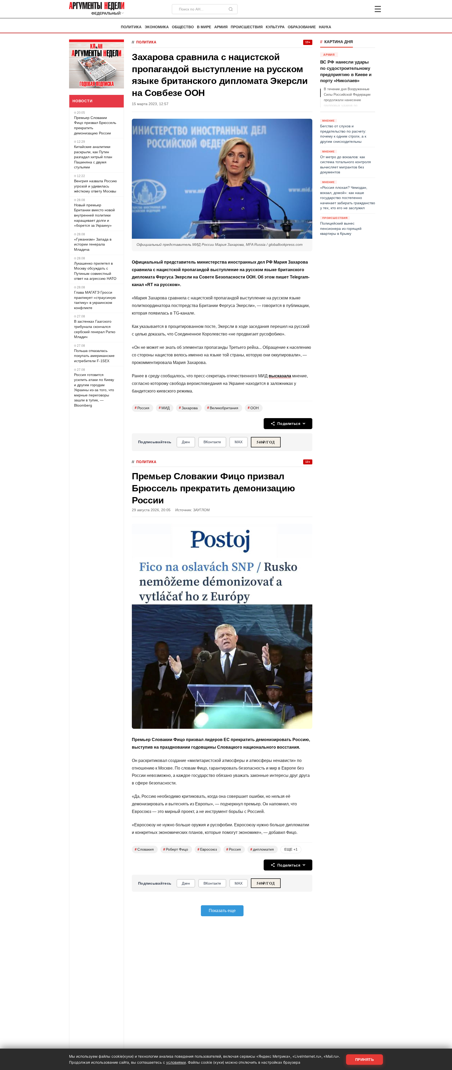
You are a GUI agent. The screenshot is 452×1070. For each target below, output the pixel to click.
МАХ (238, 442)
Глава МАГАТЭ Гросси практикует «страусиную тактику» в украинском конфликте (95, 300)
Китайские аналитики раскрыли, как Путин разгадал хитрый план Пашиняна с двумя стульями (93, 157)
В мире (204, 27)
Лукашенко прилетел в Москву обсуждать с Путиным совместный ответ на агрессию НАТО (95, 271)
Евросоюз (207, 849)
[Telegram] (350, 9)
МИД (164, 408)
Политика (131, 27)
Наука (325, 27)
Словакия (144, 849)
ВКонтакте (212, 442)
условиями (176, 1062)
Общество (183, 27)
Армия (221, 27)
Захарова (188, 408)
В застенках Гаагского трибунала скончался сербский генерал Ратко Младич (94, 329)
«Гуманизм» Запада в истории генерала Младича (92, 244)
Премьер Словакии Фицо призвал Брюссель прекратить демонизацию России (95, 125)
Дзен (186, 442)
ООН (253, 408)
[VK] (363, 9)
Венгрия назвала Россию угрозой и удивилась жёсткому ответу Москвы (95, 186)
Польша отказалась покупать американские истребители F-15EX (94, 356)
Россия (142, 408)
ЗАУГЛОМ (201, 510)
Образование (302, 27)
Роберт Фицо (175, 849)
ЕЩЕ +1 (290, 849)
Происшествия (247, 27)
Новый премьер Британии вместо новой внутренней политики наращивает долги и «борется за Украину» (94, 215)
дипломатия (262, 849)
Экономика (157, 27)
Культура (275, 27)
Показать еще (222, 910)
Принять (364, 1059)
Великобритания (222, 408)
